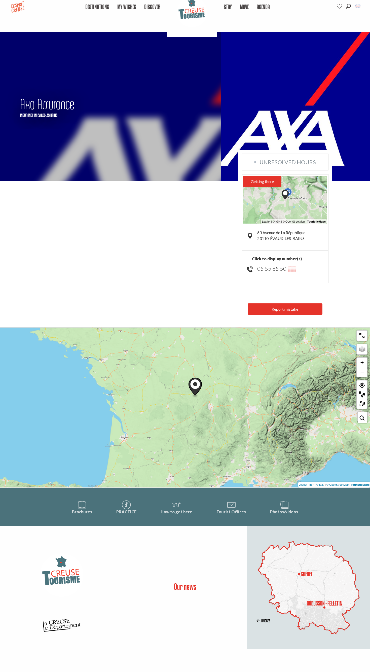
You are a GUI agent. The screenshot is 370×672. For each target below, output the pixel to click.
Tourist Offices (231, 511)
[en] (358, 6)
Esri (311, 484)
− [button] (362, 371)
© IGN (320, 484)
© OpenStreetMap (337, 484)
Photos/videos (284, 511)
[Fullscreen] (361, 335)
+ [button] (362, 363)
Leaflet (303, 484)
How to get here (176, 511)
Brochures (82, 511)
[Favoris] (340, 6)
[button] (348, 6)
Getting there (262, 181)
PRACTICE (126, 511)
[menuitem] (97, 7)
